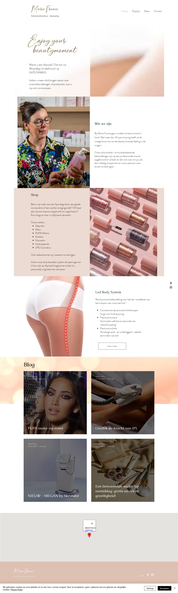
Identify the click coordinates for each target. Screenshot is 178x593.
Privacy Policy (17, 589)
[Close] (174, 588)
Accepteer (164, 588)
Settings (150, 588)
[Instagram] (170, 287)
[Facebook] (170, 283)
